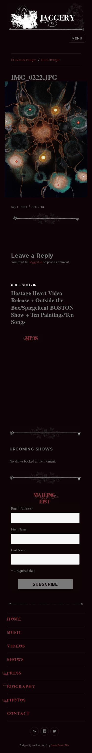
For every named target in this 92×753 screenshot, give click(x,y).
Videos (16, 646)
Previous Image (23, 60)
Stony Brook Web (60, 745)
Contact (18, 714)
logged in (35, 262)
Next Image (50, 60)
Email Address (22, 508)
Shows (15, 660)
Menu (77, 38)
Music (14, 633)
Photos (16, 700)
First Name (18, 529)
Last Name (18, 550)
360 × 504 (38, 207)
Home (14, 619)
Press (14, 673)
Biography (21, 687)
